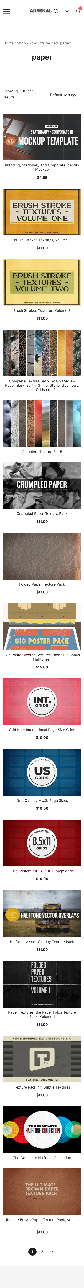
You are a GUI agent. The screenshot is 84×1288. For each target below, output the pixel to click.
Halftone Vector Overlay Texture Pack (42, 941)
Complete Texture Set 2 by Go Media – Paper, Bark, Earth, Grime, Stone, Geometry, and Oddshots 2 (42, 385)
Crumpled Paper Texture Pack (42, 513)
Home (8, 43)
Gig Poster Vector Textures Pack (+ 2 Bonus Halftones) (42, 657)
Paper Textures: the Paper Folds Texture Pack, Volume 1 (42, 1014)
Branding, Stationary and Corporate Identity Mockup (42, 167)
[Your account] (67, 11)
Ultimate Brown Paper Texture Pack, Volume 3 (42, 1221)
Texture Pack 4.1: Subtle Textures (42, 1087)
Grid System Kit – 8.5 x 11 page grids (42, 871)
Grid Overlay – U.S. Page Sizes (42, 800)
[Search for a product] (56, 11)
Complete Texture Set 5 (42, 451)
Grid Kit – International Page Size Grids (42, 729)
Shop (21, 43)
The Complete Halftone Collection (42, 1157)
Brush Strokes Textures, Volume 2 (42, 310)
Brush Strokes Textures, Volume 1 (42, 240)
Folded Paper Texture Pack (42, 584)
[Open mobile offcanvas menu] (6, 11)
